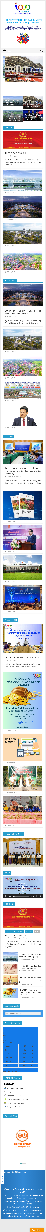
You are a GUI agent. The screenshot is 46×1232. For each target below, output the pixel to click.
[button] (23, 887)
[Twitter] (23, 1175)
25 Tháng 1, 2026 (11, 219)
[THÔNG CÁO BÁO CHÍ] (23, 132)
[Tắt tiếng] (36, 896)
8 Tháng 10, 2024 (11, 730)
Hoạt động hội (10, 931)
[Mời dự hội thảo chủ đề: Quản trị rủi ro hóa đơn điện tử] (22, 735)
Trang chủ (6, 1172)
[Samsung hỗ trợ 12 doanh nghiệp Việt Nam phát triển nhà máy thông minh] (22, 526)
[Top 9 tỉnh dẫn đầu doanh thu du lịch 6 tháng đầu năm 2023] (22, 556)
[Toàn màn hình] (40, 896)
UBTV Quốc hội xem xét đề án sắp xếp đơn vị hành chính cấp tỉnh (30, 980)
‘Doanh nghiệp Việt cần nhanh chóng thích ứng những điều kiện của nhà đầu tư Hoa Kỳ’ (23, 471)
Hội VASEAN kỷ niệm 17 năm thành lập (22, 657)
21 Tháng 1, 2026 (11, 400)
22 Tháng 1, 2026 (11, 272)
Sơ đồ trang (16, 1172)
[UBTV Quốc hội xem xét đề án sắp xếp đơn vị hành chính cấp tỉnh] (10, 976)
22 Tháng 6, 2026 (11, 192)
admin (23, 938)
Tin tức (37, 931)
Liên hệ (26, 1172)
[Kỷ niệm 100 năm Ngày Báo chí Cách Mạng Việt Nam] (10, 965)
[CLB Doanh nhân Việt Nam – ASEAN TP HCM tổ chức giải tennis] (22, 767)
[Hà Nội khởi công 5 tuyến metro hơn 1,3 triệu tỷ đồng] (13, 97)
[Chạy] (6, 896)
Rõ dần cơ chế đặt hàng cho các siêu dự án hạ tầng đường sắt (33, 105)
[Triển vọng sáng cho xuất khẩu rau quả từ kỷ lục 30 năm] (22, 797)
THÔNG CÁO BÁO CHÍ (15, 153)
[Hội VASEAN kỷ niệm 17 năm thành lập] (23, 625)
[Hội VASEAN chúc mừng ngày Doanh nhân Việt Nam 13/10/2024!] (22, 674)
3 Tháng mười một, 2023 (14, 477)
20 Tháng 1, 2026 (11, 427)
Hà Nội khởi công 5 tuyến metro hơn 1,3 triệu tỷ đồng (13, 102)
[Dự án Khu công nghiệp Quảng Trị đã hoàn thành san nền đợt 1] (22, 197)
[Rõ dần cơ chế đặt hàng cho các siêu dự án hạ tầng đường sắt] (23, 58)
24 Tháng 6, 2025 (11, 660)
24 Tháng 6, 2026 (11, 156)
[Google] (23, 1178)
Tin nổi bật (29, 931)
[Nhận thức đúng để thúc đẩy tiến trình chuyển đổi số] (22, 587)
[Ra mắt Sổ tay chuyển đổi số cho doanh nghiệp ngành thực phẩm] (22, 492)
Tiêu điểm (20, 931)
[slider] (21, 896)
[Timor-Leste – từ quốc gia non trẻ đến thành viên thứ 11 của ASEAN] (33, 111)
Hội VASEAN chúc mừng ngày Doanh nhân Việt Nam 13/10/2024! (30, 992)
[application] (23, 887)
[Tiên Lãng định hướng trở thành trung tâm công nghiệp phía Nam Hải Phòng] (22, 383)
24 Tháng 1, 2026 (11, 245)
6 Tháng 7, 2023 (10, 521)
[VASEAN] (4, 50)
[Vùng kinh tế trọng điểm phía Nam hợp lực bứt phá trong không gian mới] (13, 111)
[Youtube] (23, 1182)
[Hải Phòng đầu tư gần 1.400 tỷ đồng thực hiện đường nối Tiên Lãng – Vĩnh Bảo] (22, 251)
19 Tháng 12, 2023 (11, 792)
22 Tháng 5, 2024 (11, 762)
